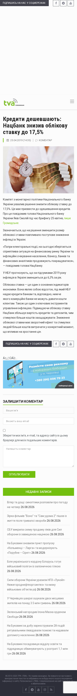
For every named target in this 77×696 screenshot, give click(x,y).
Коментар (45, 140)
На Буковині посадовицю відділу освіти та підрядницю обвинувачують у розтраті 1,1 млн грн (37, 648)
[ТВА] (14, 101)
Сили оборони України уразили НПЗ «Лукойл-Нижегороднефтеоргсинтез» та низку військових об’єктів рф (36, 584)
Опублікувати (19, 474)
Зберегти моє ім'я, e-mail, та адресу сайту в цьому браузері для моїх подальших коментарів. (35, 438)
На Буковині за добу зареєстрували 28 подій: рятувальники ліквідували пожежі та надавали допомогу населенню (38, 630)
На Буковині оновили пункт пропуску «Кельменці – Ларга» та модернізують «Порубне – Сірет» (32, 548)
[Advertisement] (38, 50)
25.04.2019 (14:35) (20, 140)
